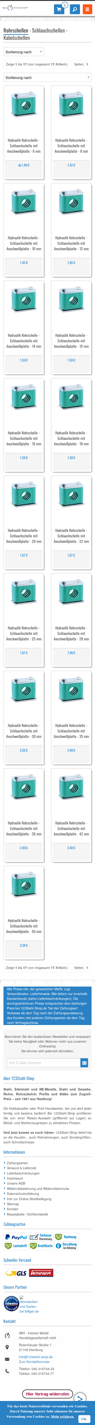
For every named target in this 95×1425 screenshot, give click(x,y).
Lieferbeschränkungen (23, 1173)
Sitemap (13, 1204)
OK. (84, 1419)
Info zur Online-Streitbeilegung (29, 1199)
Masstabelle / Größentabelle (27, 1214)
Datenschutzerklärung (23, 1193)
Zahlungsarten (17, 1163)
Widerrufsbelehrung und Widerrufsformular (38, 1188)
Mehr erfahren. (62, 1416)
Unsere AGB (16, 1183)
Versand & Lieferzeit (21, 1168)
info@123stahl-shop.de (36, 1356)
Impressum (15, 1178)
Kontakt (12, 1209)
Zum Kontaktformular (34, 1361)
